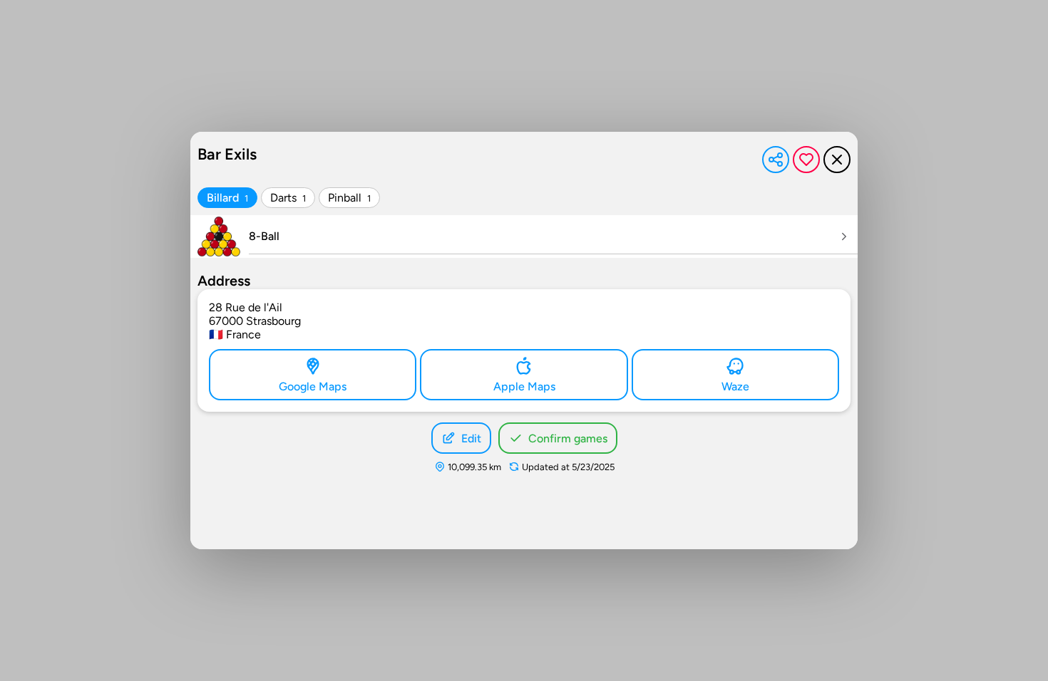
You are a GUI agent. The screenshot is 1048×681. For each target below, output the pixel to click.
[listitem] (524, 236)
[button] (775, 159)
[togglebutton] (227, 197)
